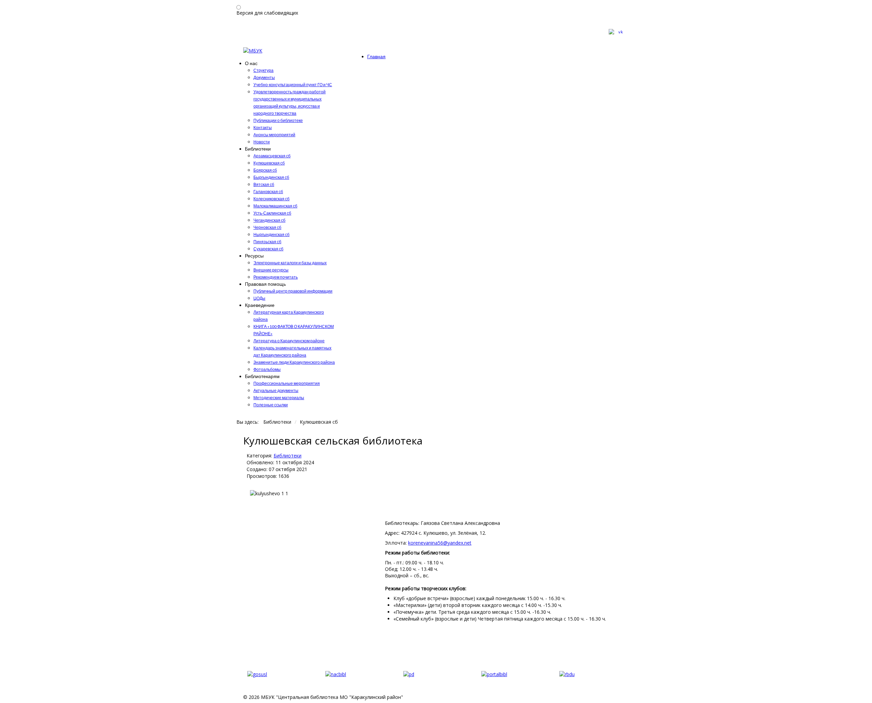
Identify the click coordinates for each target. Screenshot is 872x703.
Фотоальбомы (267, 369)
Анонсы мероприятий (274, 134)
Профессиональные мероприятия (286, 383)
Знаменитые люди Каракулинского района (294, 362)
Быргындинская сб (271, 177)
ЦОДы (259, 298)
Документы (264, 77)
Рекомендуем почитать (275, 277)
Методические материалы (278, 397)
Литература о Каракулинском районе (289, 340)
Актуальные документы (275, 390)
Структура (263, 70)
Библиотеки (287, 455)
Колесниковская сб (271, 198)
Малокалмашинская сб (275, 205)
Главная (376, 56)
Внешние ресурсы (271, 269)
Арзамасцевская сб (272, 155)
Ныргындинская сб (271, 234)
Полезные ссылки (270, 404)
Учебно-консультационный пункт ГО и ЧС (292, 84)
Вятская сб (263, 184)
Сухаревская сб (268, 248)
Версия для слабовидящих (267, 13)
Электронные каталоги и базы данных (290, 262)
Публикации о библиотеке (278, 120)
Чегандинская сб (269, 220)
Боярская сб (265, 170)
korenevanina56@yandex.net (439, 543)
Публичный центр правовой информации (292, 291)
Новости (261, 141)
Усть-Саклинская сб (272, 213)
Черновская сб (267, 227)
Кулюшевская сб (269, 163)
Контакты (262, 127)
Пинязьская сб (267, 241)
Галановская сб (268, 191)
